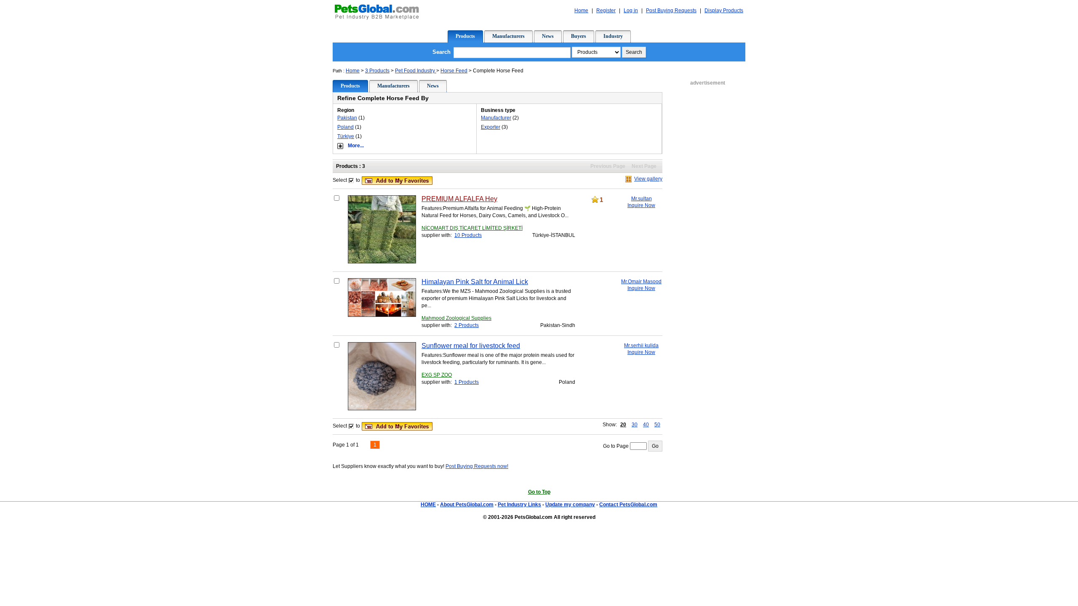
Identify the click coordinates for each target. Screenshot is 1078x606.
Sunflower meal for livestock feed (471, 345)
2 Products (466, 325)
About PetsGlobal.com (467, 505)
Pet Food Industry (415, 71)
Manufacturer (496, 118)
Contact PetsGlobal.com (628, 505)
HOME (428, 505)
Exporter (490, 127)
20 (623, 425)
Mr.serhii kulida (641, 345)
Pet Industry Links (519, 505)
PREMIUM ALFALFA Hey (459, 198)
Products (465, 36)
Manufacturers (508, 36)
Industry (613, 36)
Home (353, 71)
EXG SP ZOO (437, 375)
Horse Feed (453, 71)
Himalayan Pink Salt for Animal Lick (475, 281)
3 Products (377, 71)
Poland (345, 127)
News (548, 36)
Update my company (570, 505)
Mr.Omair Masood (641, 281)
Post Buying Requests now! (477, 466)
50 (657, 425)
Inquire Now (641, 205)
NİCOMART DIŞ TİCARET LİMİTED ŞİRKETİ (472, 228)
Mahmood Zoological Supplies (456, 318)
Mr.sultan (641, 199)
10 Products (468, 235)
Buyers (578, 36)
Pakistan (347, 118)
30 (635, 425)
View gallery (648, 179)
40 (646, 425)
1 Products (466, 382)
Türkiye (345, 136)
